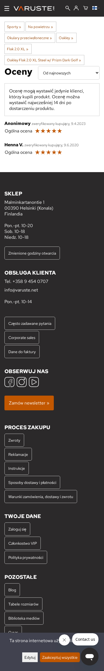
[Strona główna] (36, 8)
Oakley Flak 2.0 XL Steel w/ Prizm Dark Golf (44, 59)
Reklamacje (18, 454)
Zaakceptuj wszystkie (60, 657)
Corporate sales (21, 337)
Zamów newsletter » (29, 403)
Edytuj (29, 657)
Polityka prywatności (25, 557)
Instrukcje (16, 468)
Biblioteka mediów (24, 618)
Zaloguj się (17, 529)
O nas (13, 632)
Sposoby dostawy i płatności (32, 482)
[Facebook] (9, 382)
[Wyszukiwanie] (67, 9)
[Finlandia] (96, 8)
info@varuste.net (21, 290)
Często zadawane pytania (29, 323)
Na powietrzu (40, 26)
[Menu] (6, 8)
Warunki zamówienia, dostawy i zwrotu (40, 496)
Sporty (14, 26)
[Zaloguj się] (76, 8)
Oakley (66, 37)
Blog (12, 589)
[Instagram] (22, 382)
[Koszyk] (85, 8)
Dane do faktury (22, 351)
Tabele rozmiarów (23, 604)
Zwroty (14, 440)
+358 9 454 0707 (30, 281)
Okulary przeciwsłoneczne (29, 37)
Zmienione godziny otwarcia (32, 253)
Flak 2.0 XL (17, 48)
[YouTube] (34, 382)
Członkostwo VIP (22, 543)
